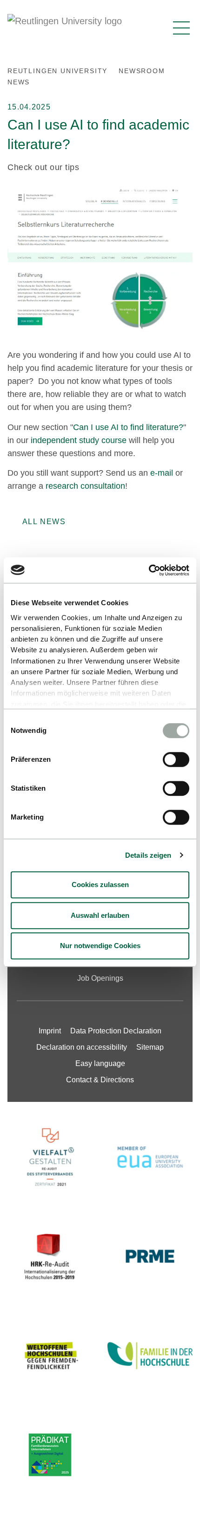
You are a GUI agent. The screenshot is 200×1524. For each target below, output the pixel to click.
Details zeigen (148, 855)
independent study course (79, 440)
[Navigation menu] (181, 28)
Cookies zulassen (100, 884)
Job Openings (100, 978)
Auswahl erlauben (100, 915)
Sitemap (150, 1047)
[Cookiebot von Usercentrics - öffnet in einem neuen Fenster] (148, 570)
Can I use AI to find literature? (128, 427)
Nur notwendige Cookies (100, 946)
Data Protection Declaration (115, 1031)
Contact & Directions (100, 1080)
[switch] (176, 759)
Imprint (50, 1031)
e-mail (161, 473)
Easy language (100, 1063)
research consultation (85, 486)
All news (44, 522)
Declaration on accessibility (81, 1047)
